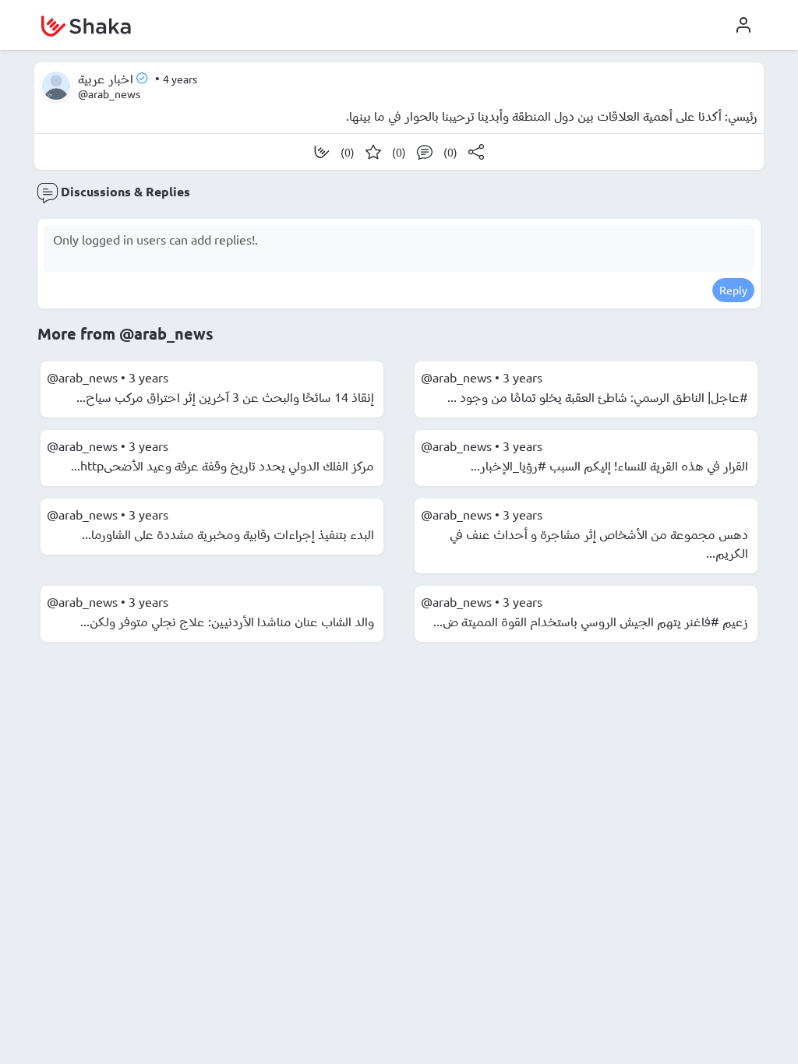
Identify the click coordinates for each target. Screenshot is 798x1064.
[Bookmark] (373, 152)
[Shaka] (322, 152)
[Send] (476, 152)
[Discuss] (425, 152)
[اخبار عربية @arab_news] (56, 85)
